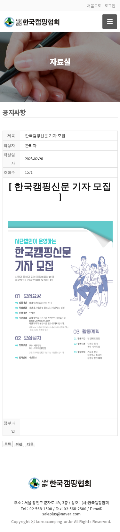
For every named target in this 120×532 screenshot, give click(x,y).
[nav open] (109, 21)
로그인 (110, 5)
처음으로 (94, 5)
